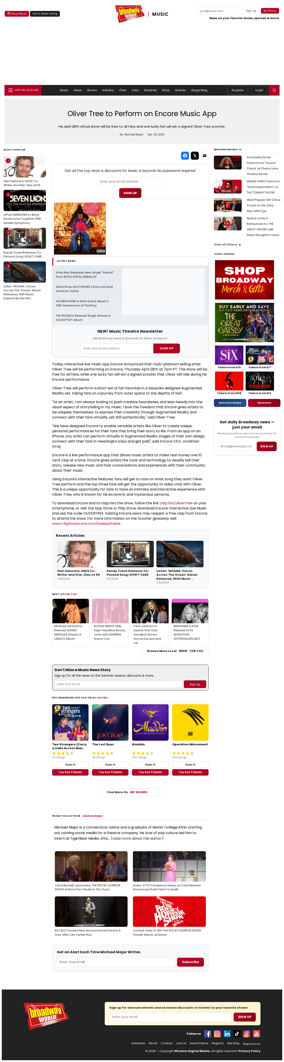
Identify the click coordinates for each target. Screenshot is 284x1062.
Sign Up (130, 193)
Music (64, 90)
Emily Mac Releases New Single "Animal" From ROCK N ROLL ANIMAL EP (85, 275)
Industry (108, 90)
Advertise (138, 1043)
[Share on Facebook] (185, 156)
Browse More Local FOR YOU (175, 651)
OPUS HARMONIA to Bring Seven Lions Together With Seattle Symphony (22, 209)
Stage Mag (199, 90)
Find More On (127, 792)
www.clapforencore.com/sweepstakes (86, 523)
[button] (274, 90)
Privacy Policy (249, 1051)
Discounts (264, 402)
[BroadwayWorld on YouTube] (256, 1034)
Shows (92, 90)
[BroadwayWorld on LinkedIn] (227, 1034)
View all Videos (225, 244)
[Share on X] (195, 156)
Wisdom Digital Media (192, 1051)
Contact (166, 1043)
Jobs (135, 90)
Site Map (233, 1043)
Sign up (266, 446)
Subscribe (190, 962)
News (78, 90)
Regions (218, 1043)
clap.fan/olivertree (176, 503)
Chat (122, 90)
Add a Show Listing (45, 13)
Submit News (199, 1043)
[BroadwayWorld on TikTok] (237, 1034)
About (153, 1043)
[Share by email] (205, 156)
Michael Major (93, 816)
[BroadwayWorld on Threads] (247, 1034)
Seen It (70, 764)
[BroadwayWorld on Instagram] (217, 1034)
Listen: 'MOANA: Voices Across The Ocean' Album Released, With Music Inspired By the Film (22, 282)
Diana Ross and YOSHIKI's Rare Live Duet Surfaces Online (85, 289)
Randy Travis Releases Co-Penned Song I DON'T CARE (23, 244)
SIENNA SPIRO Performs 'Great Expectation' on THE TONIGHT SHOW (263, 187)
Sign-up (251, 10)
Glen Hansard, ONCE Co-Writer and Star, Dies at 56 (22, 173)
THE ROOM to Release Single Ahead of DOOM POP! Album (83, 318)
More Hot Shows (230, 402)
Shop (166, 90)
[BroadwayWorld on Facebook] (208, 1034)
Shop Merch (18, 13)
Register (238, 90)
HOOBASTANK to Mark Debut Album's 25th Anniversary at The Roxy (82, 303)
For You (71, 594)
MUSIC (160, 14)
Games (180, 90)
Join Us (181, 1043)
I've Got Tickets (70, 772)
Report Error (251, 1044)
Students (150, 90)
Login (259, 90)
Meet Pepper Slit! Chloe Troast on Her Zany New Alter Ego (263, 205)
